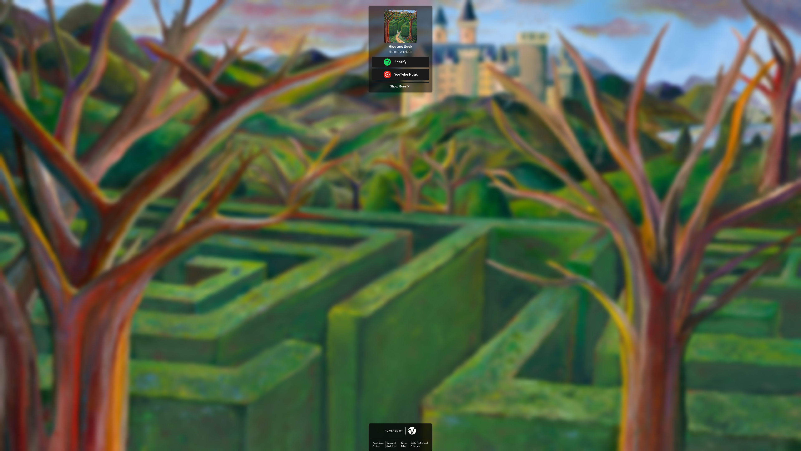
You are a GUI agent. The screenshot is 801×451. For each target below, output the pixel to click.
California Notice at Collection (419, 444)
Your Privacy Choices (378, 444)
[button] (400, 62)
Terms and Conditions (391, 444)
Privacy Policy (404, 444)
